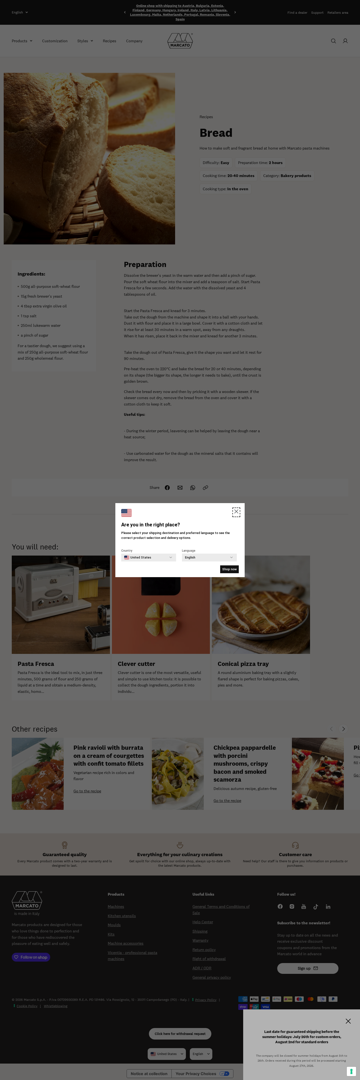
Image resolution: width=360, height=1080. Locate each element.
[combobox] (137, 557)
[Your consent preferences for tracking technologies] (351, 1071)
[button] (236, 512)
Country (126, 550)
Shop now (229, 569)
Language (188, 550)
